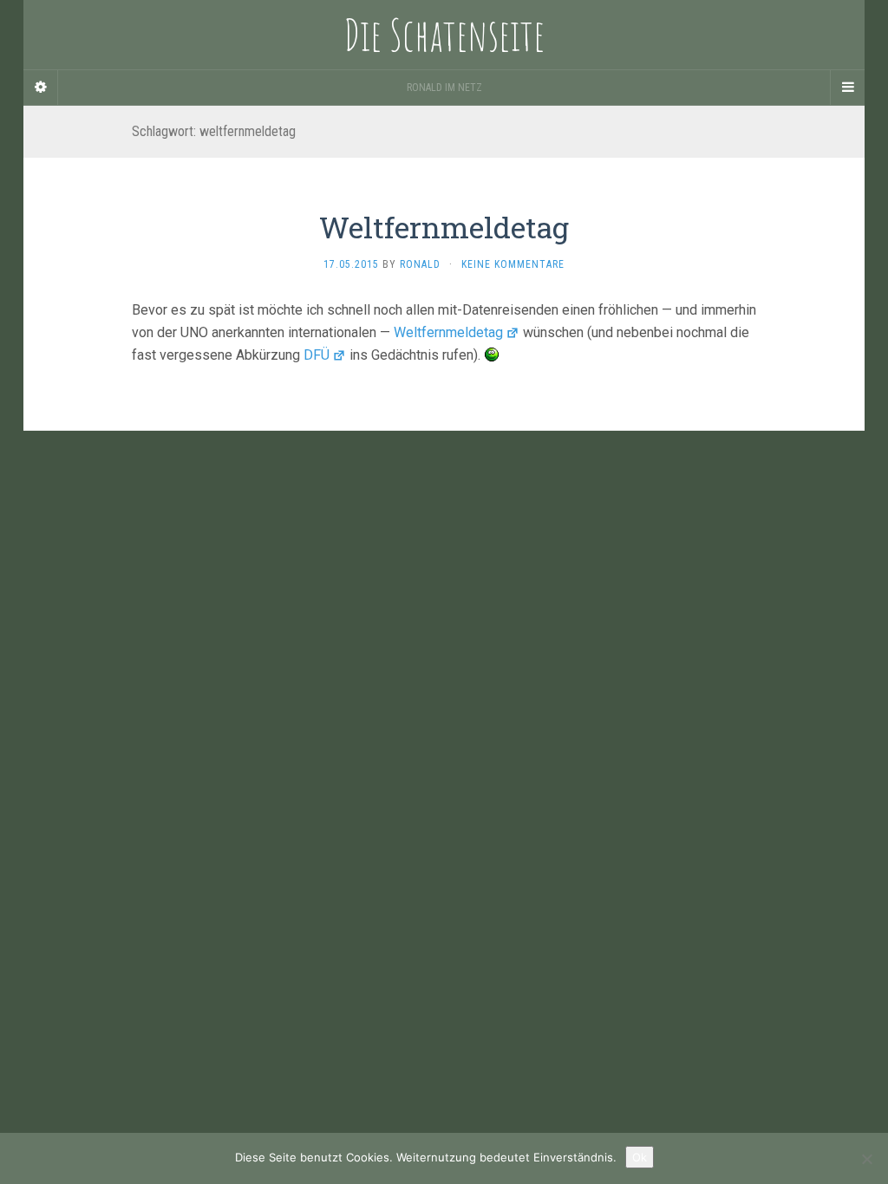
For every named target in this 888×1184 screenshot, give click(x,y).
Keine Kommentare (513, 264)
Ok (639, 1157)
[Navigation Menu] (847, 87)
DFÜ (317, 355)
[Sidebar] (40, 87)
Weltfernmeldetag (444, 226)
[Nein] (866, 1159)
